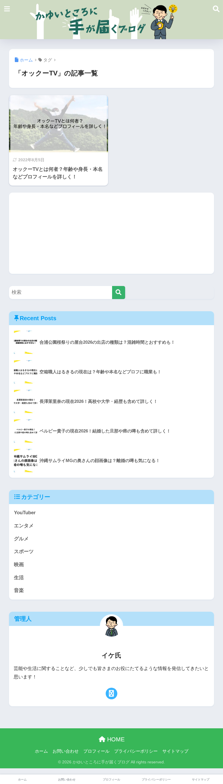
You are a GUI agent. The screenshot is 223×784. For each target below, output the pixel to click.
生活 (19, 577)
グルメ (21, 539)
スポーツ (24, 551)
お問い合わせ (66, 751)
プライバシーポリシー (136, 751)
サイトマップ (175, 751)
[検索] (118, 292)
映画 (19, 564)
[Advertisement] (111, 233)
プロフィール (96, 751)
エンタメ (24, 525)
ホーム (41, 751)
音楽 (19, 590)
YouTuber (25, 512)
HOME (115, 739)
